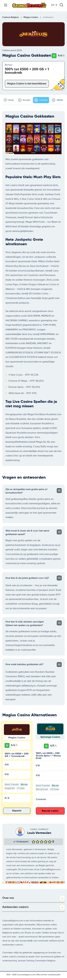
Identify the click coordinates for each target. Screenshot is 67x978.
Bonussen (26, 100)
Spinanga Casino (50, 737)
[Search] (61, 5)
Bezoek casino (50, 811)
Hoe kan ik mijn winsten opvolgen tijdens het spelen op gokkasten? (24, 624)
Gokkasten (43, 100)
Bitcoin (24, 784)
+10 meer (54, 789)
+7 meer (21, 788)
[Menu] (5, 5)
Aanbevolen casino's (15, 907)
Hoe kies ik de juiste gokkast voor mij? (27, 578)
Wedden (59, 100)
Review (11, 100)
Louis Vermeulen (39, 833)
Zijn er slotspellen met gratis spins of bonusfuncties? (26, 491)
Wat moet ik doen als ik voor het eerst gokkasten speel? (27, 533)
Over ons (8, 898)
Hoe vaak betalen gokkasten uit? (24, 664)
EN (52, 5)
